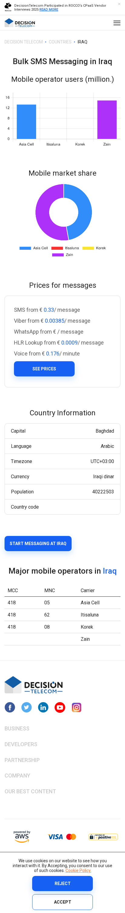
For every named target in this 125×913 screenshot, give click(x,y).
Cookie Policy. (78, 870)
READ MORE (48, 10)
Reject (63, 883)
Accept (62, 902)
